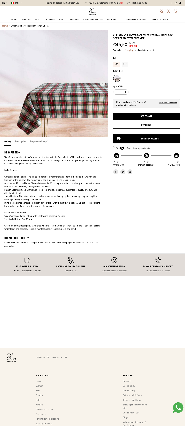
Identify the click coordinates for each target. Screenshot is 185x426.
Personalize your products (135, 19)
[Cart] (175, 11)
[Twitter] (122, 171)
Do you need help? (39, 141)
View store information (168, 102)
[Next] (102, 83)
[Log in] (168, 11)
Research (127, 381)
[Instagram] (176, 3)
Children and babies (92, 19)
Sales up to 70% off (160, 19)
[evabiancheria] (92, 11)
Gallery (7, 141)
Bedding (49, 19)
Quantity (118, 86)
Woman (25, 19)
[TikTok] (180, 3)
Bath (61, 19)
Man (37, 19)
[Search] (161, 11)
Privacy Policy (129, 390)
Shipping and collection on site (135, 406)
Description (20, 141)
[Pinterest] (129, 171)
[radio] (116, 64)
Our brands (112, 19)
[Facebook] (172, 3)
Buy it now (146, 125)
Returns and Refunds (132, 395)
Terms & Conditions (132, 400)
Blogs (125, 417)
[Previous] (5, 83)
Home (14, 19)
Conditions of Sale (131, 412)
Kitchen (73, 19)
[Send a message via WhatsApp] (178, 407)
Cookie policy (129, 386)
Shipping (129, 50)
